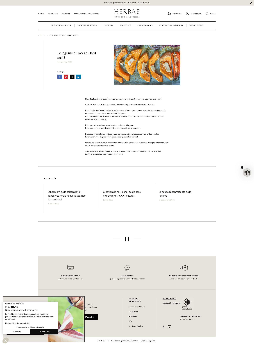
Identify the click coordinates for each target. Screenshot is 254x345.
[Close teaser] (242, 167)
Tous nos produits (60, 25)
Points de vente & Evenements (86, 13)
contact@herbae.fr (171, 303)
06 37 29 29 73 (169, 299)
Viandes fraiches (87, 25)
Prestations (197, 25)
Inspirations (53, 13)
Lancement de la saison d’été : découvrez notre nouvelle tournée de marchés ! (66, 195)
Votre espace (195, 13)
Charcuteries (145, 25)
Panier (213, 13)
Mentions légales (136, 326)
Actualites (66, 13)
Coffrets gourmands (171, 25)
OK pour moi (44, 332)
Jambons (108, 25)
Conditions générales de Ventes (124, 341)
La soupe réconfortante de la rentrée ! (175, 193)
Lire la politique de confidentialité (17, 323)
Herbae (41, 13)
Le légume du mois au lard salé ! (76, 55)
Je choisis (16, 332)
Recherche (177, 13)
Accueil (42, 35)
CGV (130, 321)
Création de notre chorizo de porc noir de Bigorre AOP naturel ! (122, 193)
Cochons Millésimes (135, 300)
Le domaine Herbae (137, 306)
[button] (5, 340)
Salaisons (125, 25)
